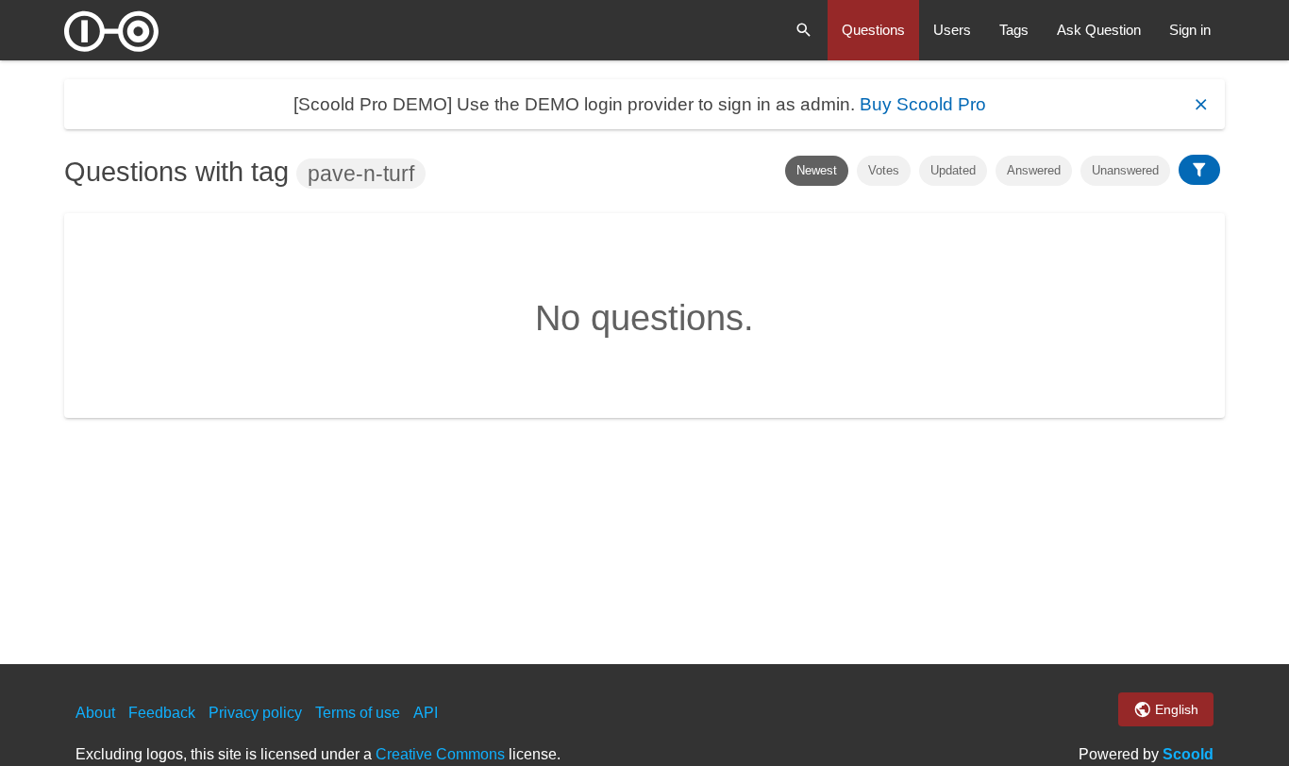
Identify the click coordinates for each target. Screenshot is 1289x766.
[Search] (804, 30)
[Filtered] (1199, 170)
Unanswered (1125, 170)
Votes (883, 170)
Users (952, 30)
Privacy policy (255, 713)
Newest (816, 170)
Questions (873, 30)
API (425, 713)
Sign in (1190, 30)
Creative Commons (440, 754)
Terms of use (357, 713)
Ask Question (1099, 30)
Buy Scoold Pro (923, 104)
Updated (953, 170)
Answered (1034, 170)
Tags (1014, 30)
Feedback (161, 713)
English (1174, 709)
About (95, 713)
